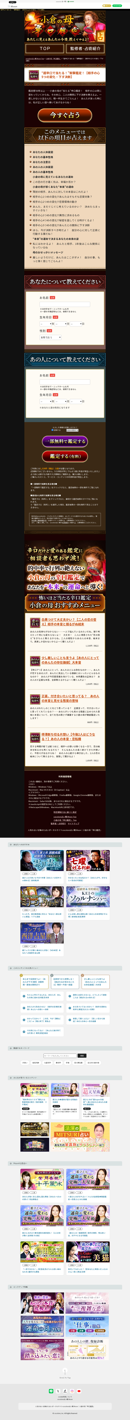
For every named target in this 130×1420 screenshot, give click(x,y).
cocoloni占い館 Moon (65, 1399)
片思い (24, 1062)
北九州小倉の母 (93, 1062)
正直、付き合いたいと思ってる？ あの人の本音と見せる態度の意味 (70, 698)
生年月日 (46, 317)
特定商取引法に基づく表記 (65, 812)
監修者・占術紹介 (58, 823)
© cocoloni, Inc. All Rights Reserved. (65, 1413)
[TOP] (44, 49)
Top (65, 820)
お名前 (44, 298)
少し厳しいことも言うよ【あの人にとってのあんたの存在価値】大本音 (70, 659)
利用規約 (65, 522)
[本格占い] (12, 5)
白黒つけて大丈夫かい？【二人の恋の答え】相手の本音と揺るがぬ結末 (69, 621)
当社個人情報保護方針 (39, 520)
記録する (57, 430)
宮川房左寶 (78, 1062)
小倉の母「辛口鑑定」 (53, 58)
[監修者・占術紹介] (85, 49)
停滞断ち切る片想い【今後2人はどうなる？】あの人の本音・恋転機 (68, 736)
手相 (67, 1062)
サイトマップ (73, 823)
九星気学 (47, 1062)
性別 (43, 331)
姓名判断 (35, 1062)
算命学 (58, 1062)
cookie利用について (65, 1397)
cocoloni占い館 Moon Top (35, 58)
